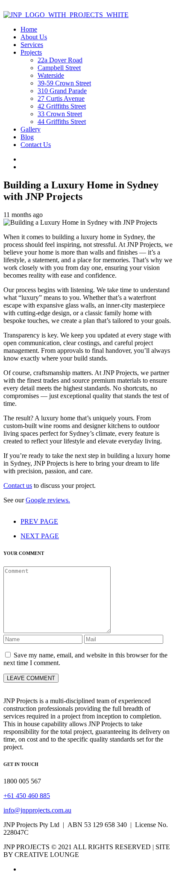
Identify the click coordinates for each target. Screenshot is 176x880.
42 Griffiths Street (62, 106)
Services (32, 44)
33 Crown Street (60, 113)
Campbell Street (59, 67)
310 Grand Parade (62, 90)
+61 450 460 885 (26, 795)
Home (29, 29)
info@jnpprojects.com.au (37, 810)
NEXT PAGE (40, 536)
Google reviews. (48, 500)
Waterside (51, 75)
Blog (27, 137)
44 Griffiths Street (62, 121)
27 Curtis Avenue (61, 98)
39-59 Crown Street (64, 83)
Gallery (31, 129)
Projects (31, 52)
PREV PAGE (39, 521)
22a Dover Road (60, 60)
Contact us (17, 485)
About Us (34, 37)
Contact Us (36, 144)
